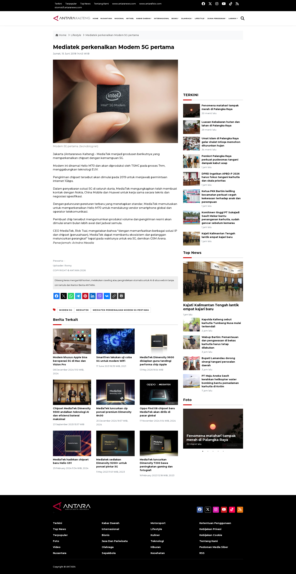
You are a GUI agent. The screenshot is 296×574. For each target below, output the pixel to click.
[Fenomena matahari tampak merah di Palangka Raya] (191, 110)
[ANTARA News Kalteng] (72, 18)
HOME (95, 18)
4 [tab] (218, 451)
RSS (202, 553)
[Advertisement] (213, 65)
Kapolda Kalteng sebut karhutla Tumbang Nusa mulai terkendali (221, 323)
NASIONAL (119, 18)
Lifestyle (199, 18)
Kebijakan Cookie (210, 535)
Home (62, 35)
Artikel (130, 18)
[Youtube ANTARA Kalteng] (224, 3)
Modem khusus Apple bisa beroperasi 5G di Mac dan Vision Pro (70, 361)
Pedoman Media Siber (213, 547)
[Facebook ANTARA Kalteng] (203, 3)
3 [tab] (213, 451)
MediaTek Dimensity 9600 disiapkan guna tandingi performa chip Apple (157, 361)
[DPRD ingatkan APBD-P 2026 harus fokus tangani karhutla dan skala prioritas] (191, 178)
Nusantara (59, 553)
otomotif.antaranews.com (68, 7)
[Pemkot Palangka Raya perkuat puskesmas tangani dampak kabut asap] (191, 161)
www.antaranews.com (124, 3)
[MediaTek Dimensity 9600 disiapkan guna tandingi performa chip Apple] (159, 341)
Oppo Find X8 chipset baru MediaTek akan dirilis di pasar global (157, 412)
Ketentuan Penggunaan (215, 523)
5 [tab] (223, 451)
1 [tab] (203, 451)
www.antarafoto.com (150, 3)
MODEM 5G (65, 310)
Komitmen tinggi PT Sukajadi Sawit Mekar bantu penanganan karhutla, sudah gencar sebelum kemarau (220, 218)
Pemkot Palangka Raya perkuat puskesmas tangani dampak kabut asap (220, 160)
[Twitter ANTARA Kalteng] (210, 3)
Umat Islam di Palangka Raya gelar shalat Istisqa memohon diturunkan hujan (221, 142)
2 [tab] (208, 451)
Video (56, 547)
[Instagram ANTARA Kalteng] (216, 3)
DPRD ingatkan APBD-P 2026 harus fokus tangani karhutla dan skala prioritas (221, 177)
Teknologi (157, 541)
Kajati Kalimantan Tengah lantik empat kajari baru (211, 307)
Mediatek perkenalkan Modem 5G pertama (112, 35)
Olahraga (186, 18)
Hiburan (156, 547)
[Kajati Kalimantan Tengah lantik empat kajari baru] (191, 238)
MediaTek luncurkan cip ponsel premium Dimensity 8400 (113, 412)
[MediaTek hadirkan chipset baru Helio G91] (72, 443)
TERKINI (190, 95)
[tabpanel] (213, 429)
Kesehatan (158, 553)
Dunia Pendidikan (216, 18)
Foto (187, 400)
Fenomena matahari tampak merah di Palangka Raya (211, 438)
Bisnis (174, 18)
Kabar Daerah (143, 18)
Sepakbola (109, 553)
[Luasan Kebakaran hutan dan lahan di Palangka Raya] (191, 126)
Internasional (161, 18)
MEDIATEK (82, 310)
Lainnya (232, 18)
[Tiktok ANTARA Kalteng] (230, 3)
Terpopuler (71, 3)
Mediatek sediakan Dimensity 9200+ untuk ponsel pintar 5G (111, 463)
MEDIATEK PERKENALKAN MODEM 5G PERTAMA (121, 310)
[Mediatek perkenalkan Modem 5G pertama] (213, 281)
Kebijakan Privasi (210, 529)
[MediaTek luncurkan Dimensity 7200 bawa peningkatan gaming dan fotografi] (159, 443)
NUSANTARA (106, 18)
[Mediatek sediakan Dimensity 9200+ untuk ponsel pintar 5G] (115, 443)
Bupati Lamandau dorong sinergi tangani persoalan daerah (218, 362)
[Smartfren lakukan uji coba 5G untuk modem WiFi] (115, 341)
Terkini (58, 3)
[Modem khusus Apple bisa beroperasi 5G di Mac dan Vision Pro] (72, 341)
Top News (85, 3)
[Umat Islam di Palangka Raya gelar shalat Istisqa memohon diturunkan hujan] (191, 143)
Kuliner (155, 535)
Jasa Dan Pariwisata (115, 541)
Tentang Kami (101, 3)
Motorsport (158, 523)
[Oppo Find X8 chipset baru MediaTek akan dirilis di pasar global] (159, 392)
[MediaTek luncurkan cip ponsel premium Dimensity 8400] (115, 392)
